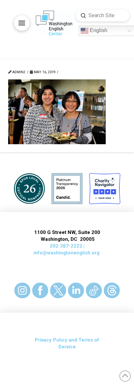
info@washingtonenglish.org (67, 253)
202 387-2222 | (67, 246)
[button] (22, 23)
